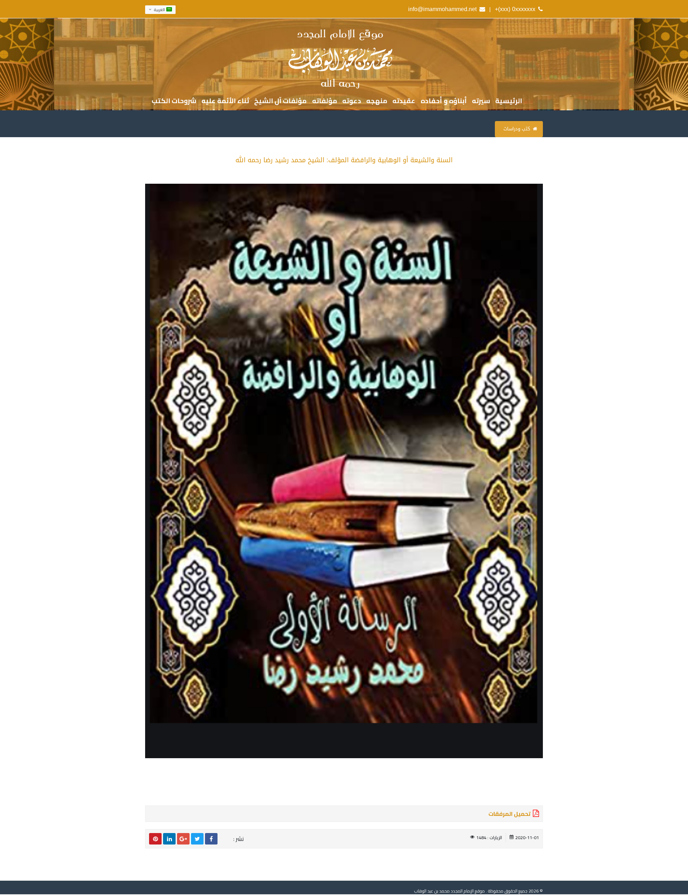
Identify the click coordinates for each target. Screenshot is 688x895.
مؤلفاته (324, 101)
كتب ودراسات (516, 128)
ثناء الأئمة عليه (225, 101)
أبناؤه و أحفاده (444, 101)
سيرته (481, 101)
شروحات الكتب (174, 101)
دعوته (351, 101)
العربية (159, 9)
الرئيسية (508, 101)
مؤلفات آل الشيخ (280, 101)
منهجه (376, 101)
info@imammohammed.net (442, 9)
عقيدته (403, 101)
